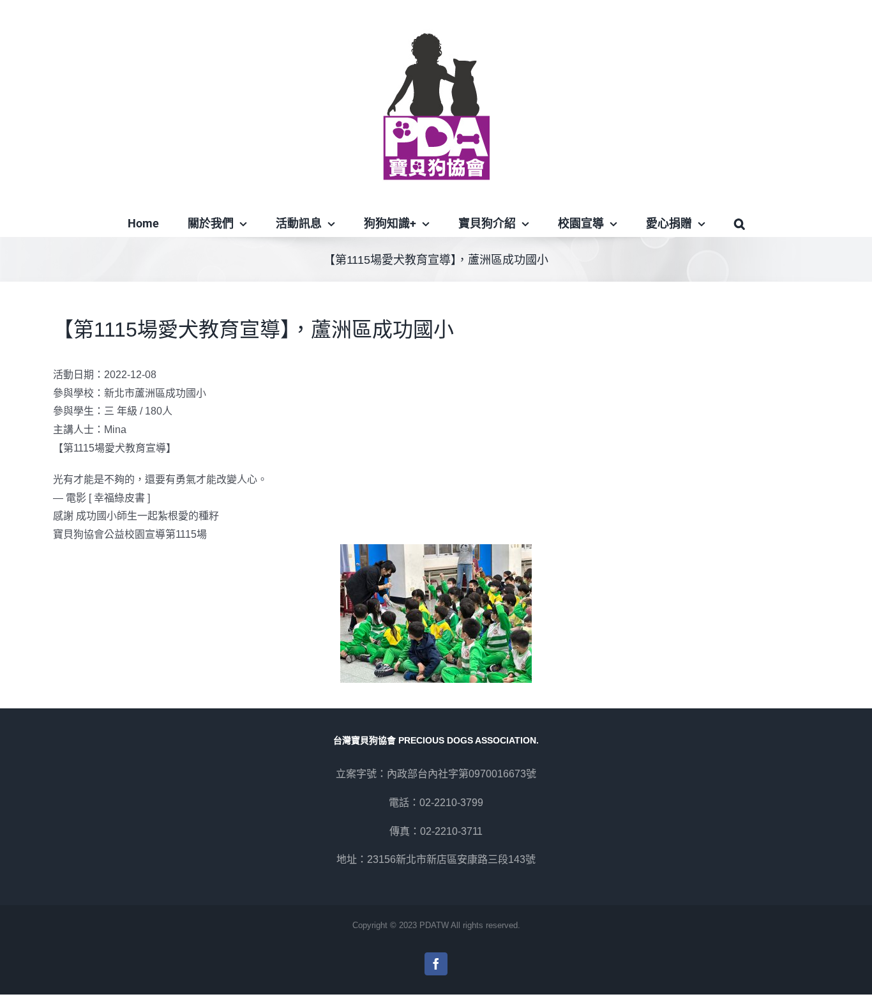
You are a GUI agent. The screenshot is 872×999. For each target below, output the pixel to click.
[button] (739, 223)
